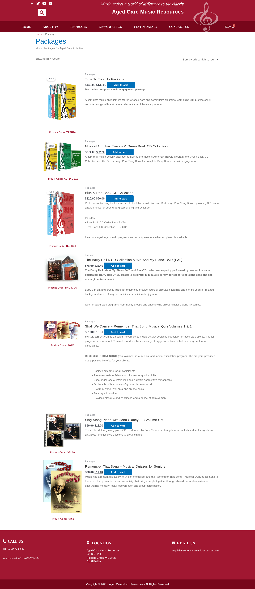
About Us (51, 26)
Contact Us (179, 26)
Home (39, 34)
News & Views (110, 26)
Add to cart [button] (121, 84)
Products (78, 26)
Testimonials (145, 26)
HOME (26, 26)
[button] (42, 12)
